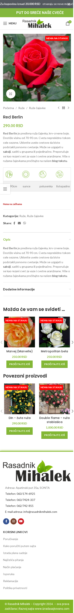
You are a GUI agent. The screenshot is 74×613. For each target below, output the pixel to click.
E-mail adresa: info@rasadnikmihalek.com (31, 511)
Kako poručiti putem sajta (19, 546)
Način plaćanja (12, 567)
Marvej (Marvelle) (19, 351)
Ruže (21, 108)
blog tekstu (59, 161)
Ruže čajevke (37, 108)
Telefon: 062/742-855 (19, 505)
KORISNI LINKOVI (15, 532)
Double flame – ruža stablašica (54, 420)
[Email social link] (19, 223)
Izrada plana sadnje (15, 553)
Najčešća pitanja (13, 560)
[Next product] (68, 108)
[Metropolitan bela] (54, 332)
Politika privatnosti (15, 588)
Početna (8, 108)
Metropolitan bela (54, 351)
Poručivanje (10, 539)
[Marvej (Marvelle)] (19, 332)
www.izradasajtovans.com (52, 608)
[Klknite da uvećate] (10, 93)
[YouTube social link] (21, 521)
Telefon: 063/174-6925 (20, 493)
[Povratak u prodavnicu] (63, 108)
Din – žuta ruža (20, 418)
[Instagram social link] (13, 521)
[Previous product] (58, 108)
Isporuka (8, 574)
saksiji (7, 151)
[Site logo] (37, 23)
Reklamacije (10, 581)
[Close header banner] (69, 4)
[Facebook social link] (14, 223)
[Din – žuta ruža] (19, 398)
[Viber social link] (24, 223)
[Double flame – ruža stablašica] (54, 398)
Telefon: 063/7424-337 (20, 500)
